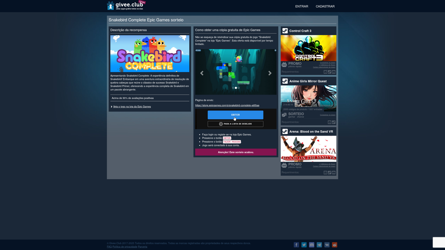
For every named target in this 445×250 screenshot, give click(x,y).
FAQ (109, 246)
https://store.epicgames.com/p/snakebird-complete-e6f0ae (227, 105)
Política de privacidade (124, 246)
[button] (201, 72)
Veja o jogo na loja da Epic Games (132, 106)
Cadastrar (325, 6)
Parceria (142, 246)
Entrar (301, 6)
